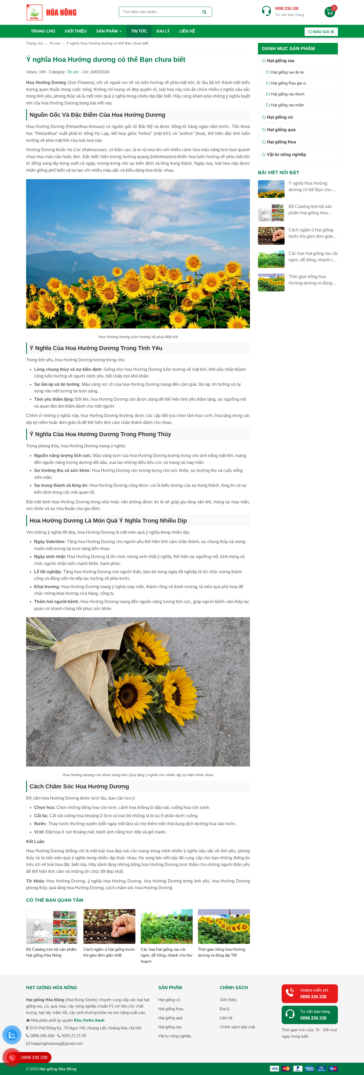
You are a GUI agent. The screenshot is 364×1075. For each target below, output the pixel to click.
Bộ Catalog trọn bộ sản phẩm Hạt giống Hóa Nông (310, 213)
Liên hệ (187, 31)
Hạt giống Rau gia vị (288, 83)
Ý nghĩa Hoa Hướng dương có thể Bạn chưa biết (311, 189)
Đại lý (163, 31)
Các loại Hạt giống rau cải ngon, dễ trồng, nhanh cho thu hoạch (166, 955)
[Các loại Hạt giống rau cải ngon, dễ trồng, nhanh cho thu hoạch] (167, 927)
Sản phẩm (107, 31)
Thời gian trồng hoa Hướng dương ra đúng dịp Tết (310, 283)
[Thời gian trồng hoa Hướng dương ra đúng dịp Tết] (224, 927)
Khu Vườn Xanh (89, 1020)
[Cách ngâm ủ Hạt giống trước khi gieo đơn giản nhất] (109, 927)
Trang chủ (43, 31)
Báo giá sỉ (323, 32)
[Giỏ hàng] (330, 13)
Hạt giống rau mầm (287, 105)
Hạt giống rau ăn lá (287, 72)
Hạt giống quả (281, 129)
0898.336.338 (313, 996)
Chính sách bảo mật (237, 1027)
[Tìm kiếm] (204, 12)
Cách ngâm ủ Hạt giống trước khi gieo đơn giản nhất (311, 236)
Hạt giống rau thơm (288, 94)
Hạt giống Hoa (281, 142)
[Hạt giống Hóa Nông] (51, 12)
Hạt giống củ (280, 117)
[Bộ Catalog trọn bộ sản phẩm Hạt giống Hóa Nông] (52, 927)
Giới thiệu (76, 31)
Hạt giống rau (280, 60)
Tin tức (139, 31)
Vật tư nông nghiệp (286, 154)
